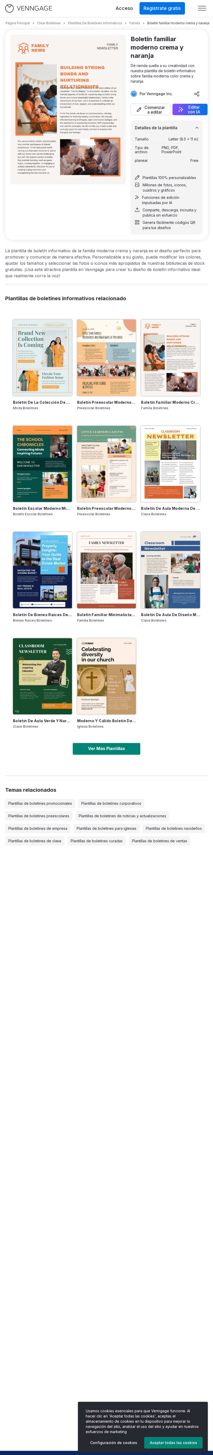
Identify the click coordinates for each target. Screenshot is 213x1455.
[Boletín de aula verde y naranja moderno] (42, 676)
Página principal (18, 23)
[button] (150, 109)
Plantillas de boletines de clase (34, 841)
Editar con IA (194, 109)
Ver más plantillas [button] (106, 748)
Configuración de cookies (113, 1442)
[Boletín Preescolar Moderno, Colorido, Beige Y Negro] (106, 358)
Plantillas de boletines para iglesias (106, 828)
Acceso (124, 8)
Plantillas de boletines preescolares (38, 816)
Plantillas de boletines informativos (95, 23)
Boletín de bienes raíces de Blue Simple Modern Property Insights (42, 614)
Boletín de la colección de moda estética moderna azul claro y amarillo (42, 402)
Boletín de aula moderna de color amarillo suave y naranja (170, 508)
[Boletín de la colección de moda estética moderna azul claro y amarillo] (42, 358)
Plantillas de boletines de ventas (159, 841)
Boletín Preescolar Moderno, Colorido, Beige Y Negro (106, 402)
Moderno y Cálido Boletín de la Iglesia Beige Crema (106, 721)
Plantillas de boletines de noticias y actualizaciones (122, 816)
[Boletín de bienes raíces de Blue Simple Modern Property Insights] (42, 570)
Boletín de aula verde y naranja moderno (42, 721)
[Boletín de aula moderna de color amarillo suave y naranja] (170, 464)
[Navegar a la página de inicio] (28, 8)
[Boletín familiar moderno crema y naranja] (170, 358)
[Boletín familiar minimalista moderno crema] (106, 570)
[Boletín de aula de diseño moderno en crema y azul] (170, 570)
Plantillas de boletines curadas (97, 841)
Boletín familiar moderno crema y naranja (170, 402)
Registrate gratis (162, 8)
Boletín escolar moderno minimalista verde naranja (42, 508)
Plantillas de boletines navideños (174, 828)
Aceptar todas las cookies (173, 1442)
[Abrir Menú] (202, 8)
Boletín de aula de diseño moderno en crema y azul (170, 614)
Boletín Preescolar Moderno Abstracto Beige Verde (106, 508)
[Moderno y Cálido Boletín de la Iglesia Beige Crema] (106, 676)
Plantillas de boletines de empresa (37, 828)
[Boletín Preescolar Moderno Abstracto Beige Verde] (106, 464)
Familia (134, 23)
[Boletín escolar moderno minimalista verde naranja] (42, 464)
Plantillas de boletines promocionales (40, 803)
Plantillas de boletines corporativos (111, 803)
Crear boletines (49, 23)
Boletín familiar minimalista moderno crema (106, 614)
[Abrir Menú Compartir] (197, 94)
